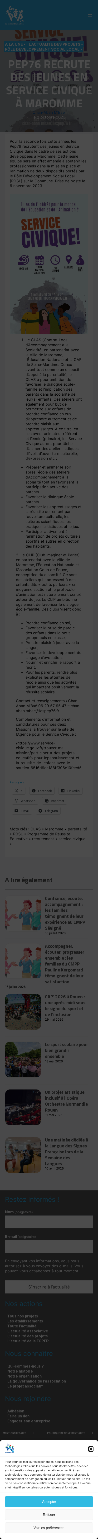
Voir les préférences (49, 1528)
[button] (90, 1449)
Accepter (49, 1502)
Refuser (49, 1515)
